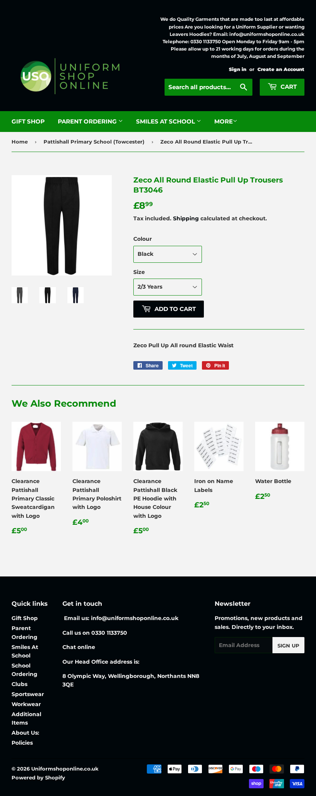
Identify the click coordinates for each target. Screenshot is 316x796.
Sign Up (288, 645)
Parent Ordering (88, 121)
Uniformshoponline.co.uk (65, 769)
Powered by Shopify (38, 777)
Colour (142, 238)
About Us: (25, 732)
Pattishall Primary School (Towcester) (94, 142)
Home (20, 142)
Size (139, 272)
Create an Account (280, 69)
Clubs (19, 684)
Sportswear (28, 694)
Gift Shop (28, 121)
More (223, 121)
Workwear (26, 704)
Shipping (186, 218)
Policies (22, 742)
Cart (288, 86)
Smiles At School (166, 121)
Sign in (237, 69)
